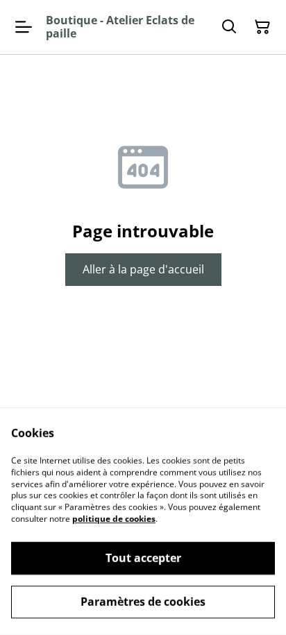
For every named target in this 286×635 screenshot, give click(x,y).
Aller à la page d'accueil (143, 269)
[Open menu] (23, 27)
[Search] (229, 27)
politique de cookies (113, 519)
